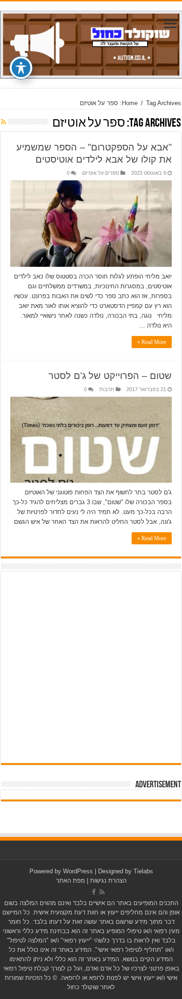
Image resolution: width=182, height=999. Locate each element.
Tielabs (143, 871)
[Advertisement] (91, 667)
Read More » (151, 342)
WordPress (78, 871)
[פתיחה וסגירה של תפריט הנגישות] (21, 68)
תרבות (106, 389)
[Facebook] (94, 892)
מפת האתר (70, 880)
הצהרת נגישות (108, 880)
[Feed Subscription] (3, 122)
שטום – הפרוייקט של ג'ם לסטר (110, 376)
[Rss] (101, 892)
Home (130, 103)
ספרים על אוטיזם (100, 173)
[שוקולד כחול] (91, 43)
